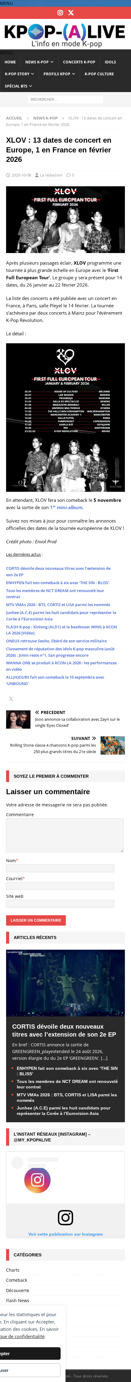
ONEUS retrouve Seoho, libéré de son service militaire (56, 641)
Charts (12, 1270)
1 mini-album (66, 507)
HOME (10, 62)
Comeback (16, 1280)
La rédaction (51, 175)
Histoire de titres (23, 1311)
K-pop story (17, 74)
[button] (6, 3)
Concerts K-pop (79, 62)
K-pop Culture (99, 74)
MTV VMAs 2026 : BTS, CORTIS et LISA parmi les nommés (58, 604)
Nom (11, 860)
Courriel (14, 878)
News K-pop (37, 62)
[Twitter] (71, 13)
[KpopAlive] (65, 45)
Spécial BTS (16, 86)
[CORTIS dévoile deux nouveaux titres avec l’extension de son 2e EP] (65, 1013)
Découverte (17, 1290)
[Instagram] (60, 13)
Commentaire (20, 814)
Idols (110, 62)
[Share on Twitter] (11, 699)
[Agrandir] (117, 351)
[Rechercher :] (65, 99)
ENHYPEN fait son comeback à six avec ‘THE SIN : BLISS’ (57, 582)
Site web (14, 896)
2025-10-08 (21, 175)
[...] (104, 1058)
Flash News (17, 1300)
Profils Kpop (57, 74)
